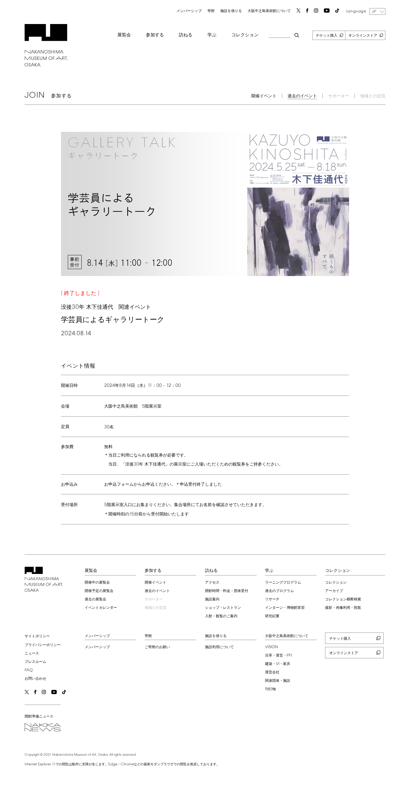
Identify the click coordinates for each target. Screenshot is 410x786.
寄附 (211, 11)
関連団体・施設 (277, 681)
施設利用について (219, 647)
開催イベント (263, 96)
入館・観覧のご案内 (221, 616)
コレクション (244, 35)
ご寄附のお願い (157, 647)
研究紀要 (272, 616)
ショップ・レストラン (223, 608)
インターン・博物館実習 (285, 608)
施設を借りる (231, 11)
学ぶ (211, 35)
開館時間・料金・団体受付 (226, 591)
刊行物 (270, 689)
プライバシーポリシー (43, 645)
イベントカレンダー (101, 608)
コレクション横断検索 (343, 599)
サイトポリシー (37, 636)
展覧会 (124, 35)
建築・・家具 (277, 664)
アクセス (212, 583)
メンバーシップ (189, 11)
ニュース (32, 653)
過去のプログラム (279, 591)
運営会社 (272, 672)
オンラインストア (362, 36)
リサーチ (272, 599)
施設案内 (212, 599)
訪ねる (185, 35)
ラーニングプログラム (283, 583)
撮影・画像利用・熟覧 (343, 608)
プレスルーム (35, 662)
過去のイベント (302, 96)
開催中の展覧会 (97, 583)
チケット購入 (326, 36)
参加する (155, 35)
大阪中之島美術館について (269, 11)
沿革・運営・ (278, 656)
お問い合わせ (35, 679)
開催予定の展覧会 (99, 591)
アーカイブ (334, 591)
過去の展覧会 (95, 599)
